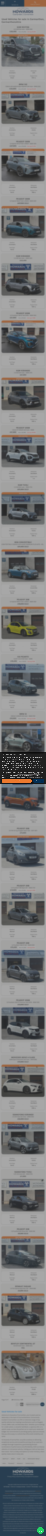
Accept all (16, 781)
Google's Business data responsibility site (28, 773)
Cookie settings (38, 781)
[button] (40, 1530)
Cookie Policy (13, 769)
